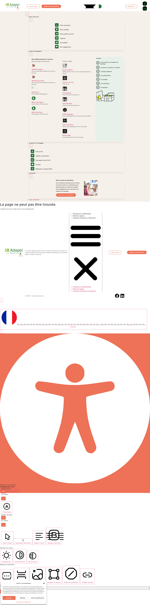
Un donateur (104, 87)
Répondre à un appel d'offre (44, 169)
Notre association (65, 25)
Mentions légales (78, 216)
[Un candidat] (97, 79)
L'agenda (62, 38)
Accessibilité (63, 43)
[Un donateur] (97, 87)
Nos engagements (65, 47)
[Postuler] (32, 164)
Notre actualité (64, 30)
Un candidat (103, 79)
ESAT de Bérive (67, 70)
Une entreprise (104, 83)
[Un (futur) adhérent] (97, 71)
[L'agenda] (57, 38)
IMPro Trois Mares (37, 102)
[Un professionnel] (97, 75)
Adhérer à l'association (42, 156)
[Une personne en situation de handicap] (97, 62)
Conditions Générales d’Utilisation (84, 218)
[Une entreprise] (97, 83)
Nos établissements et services (42, 59)
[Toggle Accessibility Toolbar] (1, 300)
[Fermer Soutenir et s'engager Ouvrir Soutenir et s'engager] (30, 146)
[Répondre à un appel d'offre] (32, 168)
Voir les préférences (37, 598)
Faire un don (39, 152)
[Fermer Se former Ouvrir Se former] (30, 176)
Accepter (9, 598)
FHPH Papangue (67, 114)
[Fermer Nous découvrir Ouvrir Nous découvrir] (30, 20)
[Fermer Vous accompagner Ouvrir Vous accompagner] (30, 54)
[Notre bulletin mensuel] (57, 33)
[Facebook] (145, 3)
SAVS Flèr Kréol (67, 125)
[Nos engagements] (57, 46)
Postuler (38, 165)
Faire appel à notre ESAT (43, 160)
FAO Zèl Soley (67, 104)
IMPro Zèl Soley (37, 112)
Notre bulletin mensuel (67, 34)
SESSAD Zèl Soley (38, 81)
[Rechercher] (100, 6)
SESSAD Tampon (37, 69)
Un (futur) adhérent (106, 72)
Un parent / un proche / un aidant (110, 68)
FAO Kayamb (66, 93)
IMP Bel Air (35, 92)
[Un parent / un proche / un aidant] (97, 67)
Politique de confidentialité (82, 214)
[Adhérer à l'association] (32, 155)
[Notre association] (57, 25)
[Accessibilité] (57, 42)
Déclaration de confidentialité (24, 602)
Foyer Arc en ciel (68, 82)
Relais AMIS (66, 135)
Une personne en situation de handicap (109, 63)
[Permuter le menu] (27, 14)
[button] (44, 583)
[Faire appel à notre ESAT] (32, 160)
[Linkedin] (145, 8)
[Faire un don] (32, 151)
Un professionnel (105, 76)
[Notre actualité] (57, 29)
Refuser (22, 598)
